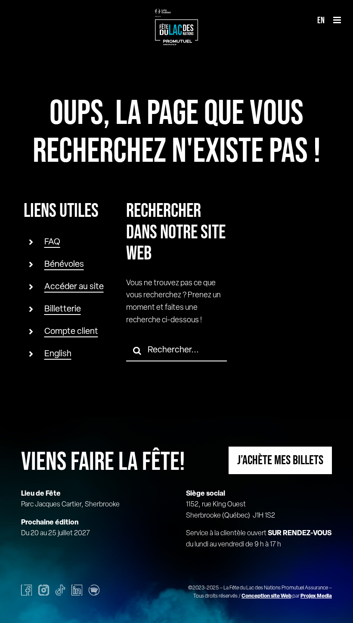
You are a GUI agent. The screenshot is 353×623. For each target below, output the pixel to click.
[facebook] (26, 590)
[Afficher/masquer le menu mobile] (337, 20)
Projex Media (316, 596)
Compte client (71, 331)
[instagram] (43, 590)
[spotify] (94, 590)
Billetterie (62, 309)
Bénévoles (64, 264)
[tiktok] (60, 590)
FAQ (52, 242)
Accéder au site (74, 287)
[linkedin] (76, 590)
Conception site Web (266, 596)
